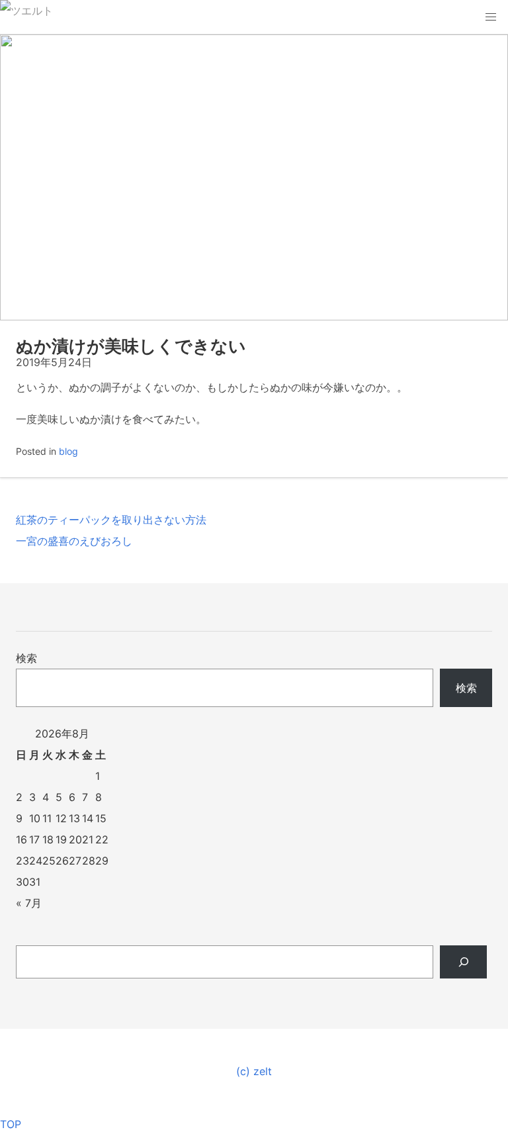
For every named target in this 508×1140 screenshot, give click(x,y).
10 (34, 818)
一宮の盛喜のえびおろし (74, 540)
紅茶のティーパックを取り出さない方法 (111, 519)
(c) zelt (254, 1071)
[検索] (463, 961)
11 (47, 818)
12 (61, 818)
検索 (26, 658)
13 (74, 818)
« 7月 (29, 903)
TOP (10, 1124)
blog (68, 451)
